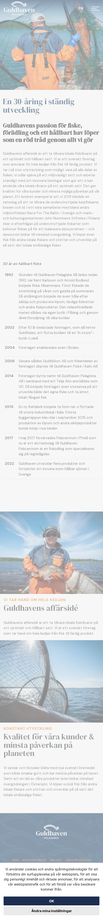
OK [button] (51, 901)
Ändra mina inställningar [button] (51, 911)
